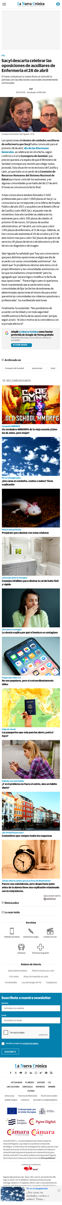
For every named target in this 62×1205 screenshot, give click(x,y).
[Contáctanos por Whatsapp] (36, 1072)
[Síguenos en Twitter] (15, 1072)
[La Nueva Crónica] (31, 1068)
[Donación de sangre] (31, 933)
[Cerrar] (59, 1190)
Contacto (25, 1100)
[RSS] (51, 1072)
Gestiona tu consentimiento (45, 1100)
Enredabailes (11, 982)
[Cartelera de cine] (50, 933)
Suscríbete (10, 1052)
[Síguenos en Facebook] (10, 1072)
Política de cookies (49, 1096)
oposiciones (37, 368)
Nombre (5, 1003)
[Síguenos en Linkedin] (30, 1072)
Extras (31, 1091)
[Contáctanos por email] (46, 1072)
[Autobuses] (21, 949)
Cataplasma (51, 982)
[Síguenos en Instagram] (25, 1072)
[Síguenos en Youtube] (20, 1072)
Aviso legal (9, 1096)
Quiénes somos (11, 1100)
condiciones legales (30, 1044)
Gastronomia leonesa (17, 971)
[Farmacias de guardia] (40, 949)
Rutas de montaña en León (36, 977)
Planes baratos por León (43, 971)
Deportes (40, 1087)
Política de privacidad (27, 1096)
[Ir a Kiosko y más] (41, 1072)
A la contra (14, 977)
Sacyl (53, 368)
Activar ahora (20, 345)
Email (4, 1016)
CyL (3, 56)
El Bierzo (29, 1083)
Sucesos (41, 1083)
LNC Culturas (13, 1087)
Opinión (51, 1087)
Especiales (28, 1087)
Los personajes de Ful (31, 982)
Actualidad (16, 1083)
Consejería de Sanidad (14, 368)
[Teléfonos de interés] (12, 933)
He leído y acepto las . (22, 1044)
